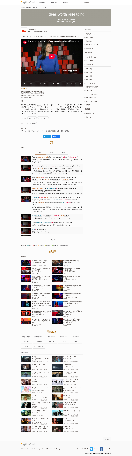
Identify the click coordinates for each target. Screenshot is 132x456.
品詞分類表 (64, 245)
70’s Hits (39, 341)
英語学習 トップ (90, 113)
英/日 (40, 152)
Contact (49, 449)
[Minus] (53, 83)
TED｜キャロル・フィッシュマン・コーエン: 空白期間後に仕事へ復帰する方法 (45, 131)
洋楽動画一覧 (89, 48)
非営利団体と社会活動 (92, 87)
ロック (64, 341)
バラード (76, 341)
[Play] (25, 83)
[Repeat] (40, 83)
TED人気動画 (89, 60)
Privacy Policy (39, 449)
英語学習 (65, 2)
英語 (51, 152)
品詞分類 (88, 117)
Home (22, 7)
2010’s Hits (51, 337)
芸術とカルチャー (91, 97)
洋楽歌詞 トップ (90, 34)
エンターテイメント (91, 101)
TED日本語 (53, 2)
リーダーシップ (44, 7)
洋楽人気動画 (26, 337)
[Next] (35, 83)
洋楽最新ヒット (39, 337)
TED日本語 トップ (91, 57)
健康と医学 (89, 76)
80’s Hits (26, 341)
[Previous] (31, 83)
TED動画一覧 (89, 64)
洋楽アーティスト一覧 (92, 44)
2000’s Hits (63, 337)
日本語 (63, 152)
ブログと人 (36, 7)
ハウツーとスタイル (91, 94)
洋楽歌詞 (42, 2)
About (31, 449)
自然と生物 (89, 72)
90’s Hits (76, 337)
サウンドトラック (38, 346)
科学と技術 (89, 69)
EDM (26, 346)
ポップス (51, 341)
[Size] (80, 83)
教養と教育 (89, 79)
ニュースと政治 (90, 83)
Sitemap (57, 449)
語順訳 (88, 105)
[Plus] (58, 83)
